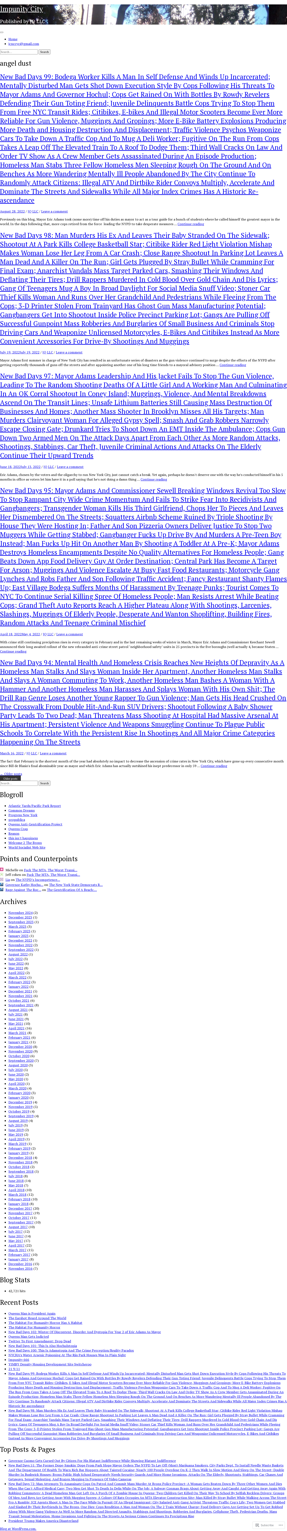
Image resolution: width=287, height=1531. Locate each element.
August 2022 (18, 954)
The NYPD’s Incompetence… (38, 879)
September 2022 (21, 949)
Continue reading (191, 224)
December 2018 (20, 1157)
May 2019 (15, 1134)
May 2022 (15, 968)
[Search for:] (19, 51)
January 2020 (18, 1097)
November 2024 (20, 912)
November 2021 (20, 996)
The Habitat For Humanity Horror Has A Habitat (45, 1322)
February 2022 (19, 982)
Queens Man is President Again (31, 1313)
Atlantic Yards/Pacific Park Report (34, 805)
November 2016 (20, 1268)
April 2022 (16, 972)
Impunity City (21, 8)
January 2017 (18, 1259)
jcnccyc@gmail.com (23, 43)
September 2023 (21, 922)
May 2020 (15, 1079)
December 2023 (20, 917)
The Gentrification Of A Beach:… (72, 889)
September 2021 (21, 1005)
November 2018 (20, 1162)
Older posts (11, 773)
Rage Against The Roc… (23, 889)
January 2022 (18, 986)
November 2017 (20, 1213)
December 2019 (20, 1102)
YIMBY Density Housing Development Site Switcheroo (49, 1364)
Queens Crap (18, 829)
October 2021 (18, 1000)
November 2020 (20, 1051)
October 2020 (18, 1056)
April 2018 (16, 1190)
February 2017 (19, 1254)
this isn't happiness (23, 838)
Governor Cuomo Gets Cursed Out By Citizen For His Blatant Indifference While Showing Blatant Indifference (92, 1460)
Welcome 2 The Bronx (25, 842)
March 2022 (17, 977)
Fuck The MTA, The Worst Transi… (50, 870)
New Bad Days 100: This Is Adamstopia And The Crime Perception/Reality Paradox (71, 1350)
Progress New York (22, 815)
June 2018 (16, 1180)
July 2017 (15, 1231)
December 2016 (20, 1264)
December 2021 (20, 991)
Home (12, 39)
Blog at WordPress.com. (18, 1528)
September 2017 (21, 1222)
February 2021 (19, 1037)
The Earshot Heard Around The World (37, 1318)
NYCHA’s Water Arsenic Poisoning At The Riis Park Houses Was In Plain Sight (67, 1355)
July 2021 (15, 1014)
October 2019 (18, 1111)
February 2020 (19, 1093)
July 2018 (15, 1176)
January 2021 (18, 1042)
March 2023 (17, 926)
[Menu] (1, 32)
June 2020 (16, 1074)
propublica (16, 819)
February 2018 (19, 1199)
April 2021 (16, 1028)
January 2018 (18, 1203)
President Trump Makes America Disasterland (43, 1520)
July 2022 (15, 959)
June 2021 (16, 1019)
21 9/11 (14, 1369)
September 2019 (21, 1116)
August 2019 (18, 1120)
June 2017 (16, 1236)
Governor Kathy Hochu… (24, 884)
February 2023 (19, 931)
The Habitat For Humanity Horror (34, 1327)
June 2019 (16, 1130)
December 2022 (20, 940)
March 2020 (17, 1088)
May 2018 (15, 1185)
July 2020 (15, 1069)
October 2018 (18, 1166)
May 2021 (15, 1023)
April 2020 (16, 1083)
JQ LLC (33, 211)
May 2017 (15, 1240)
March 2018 (17, 1194)
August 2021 (18, 1009)
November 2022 (20, 945)
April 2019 (16, 1139)
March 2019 (17, 1143)
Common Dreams (21, 810)
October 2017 (18, 1217)
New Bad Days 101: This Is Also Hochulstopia (42, 1345)
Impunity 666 (18, 1359)
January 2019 (18, 1153)
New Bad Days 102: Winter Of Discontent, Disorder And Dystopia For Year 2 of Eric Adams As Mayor (84, 1332)
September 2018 (21, 1171)
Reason (13, 833)
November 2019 (20, 1106)
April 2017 (16, 1245)
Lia (7, 879)
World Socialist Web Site (26, 847)
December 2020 (20, 1046)
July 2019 (15, 1125)
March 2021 (17, 1032)
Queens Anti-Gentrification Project (35, 824)
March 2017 (17, 1250)
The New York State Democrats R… (76, 884)
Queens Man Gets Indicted (28, 1336)
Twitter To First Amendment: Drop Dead (39, 1341)
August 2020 (18, 1065)
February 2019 (19, 1148)
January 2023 (18, 935)
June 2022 (16, 963)
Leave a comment (54, 211)
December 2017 (20, 1208)
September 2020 (21, 1060)
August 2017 (18, 1227)
